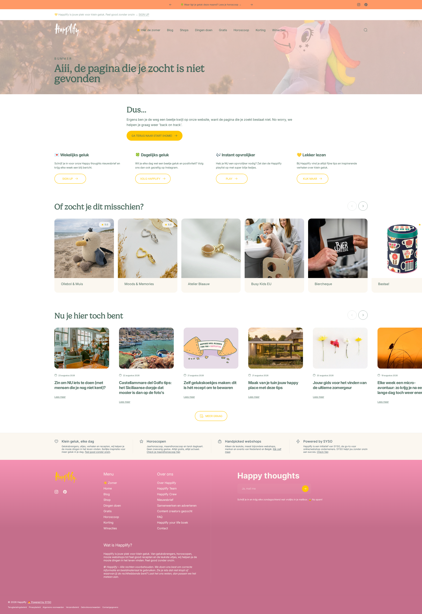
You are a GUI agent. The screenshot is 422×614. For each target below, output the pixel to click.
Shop (107, 500)
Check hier (322, 451)
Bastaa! (383, 284)
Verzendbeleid (72, 607)
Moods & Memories (139, 284)
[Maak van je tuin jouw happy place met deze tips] (275, 348)
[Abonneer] (305, 488)
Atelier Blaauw (199, 284)
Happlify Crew (167, 494)
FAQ (160, 517)
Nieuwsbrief (165, 500)
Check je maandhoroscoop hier (163, 451)
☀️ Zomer (110, 483)
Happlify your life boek (172, 522)
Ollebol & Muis (72, 284)
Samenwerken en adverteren (176, 505)
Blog (107, 494)
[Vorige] (170, 4)
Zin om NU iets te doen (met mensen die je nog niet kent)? (80, 385)
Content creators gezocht (174, 511)
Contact (162, 528)
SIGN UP (144, 14)
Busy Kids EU (261, 284)
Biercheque (323, 284)
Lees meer (60, 396)
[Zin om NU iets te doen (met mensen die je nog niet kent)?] (81, 348)
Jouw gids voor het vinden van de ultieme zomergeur (340, 385)
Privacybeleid (35, 607)
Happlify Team (167, 488)
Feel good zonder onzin (97, 451)
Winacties (110, 528)
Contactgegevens (110, 607)
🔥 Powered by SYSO (39, 602)
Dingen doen (112, 505)
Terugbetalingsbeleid (17, 607)
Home (108, 488)
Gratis (108, 511)
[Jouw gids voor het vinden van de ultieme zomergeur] (340, 348)
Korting (108, 522)
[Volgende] (251, 4)
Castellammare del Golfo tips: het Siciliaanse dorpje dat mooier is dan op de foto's (145, 387)
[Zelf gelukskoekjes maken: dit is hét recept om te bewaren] (211, 348)
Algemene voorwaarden (53, 607)
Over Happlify (166, 483)
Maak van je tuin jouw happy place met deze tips (273, 385)
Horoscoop (111, 517)
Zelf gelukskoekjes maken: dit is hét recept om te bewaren (210, 385)
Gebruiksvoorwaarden (90, 607)
